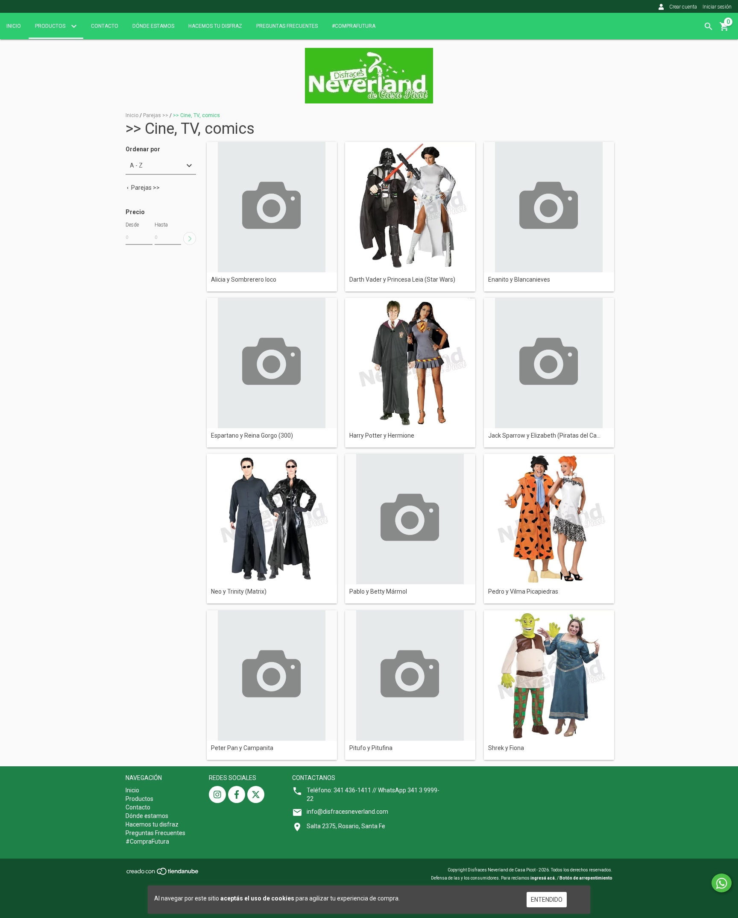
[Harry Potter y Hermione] (410, 363)
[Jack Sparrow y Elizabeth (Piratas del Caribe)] (549, 363)
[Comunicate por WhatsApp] (722, 883)
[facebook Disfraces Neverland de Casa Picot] (236, 794)
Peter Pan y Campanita (242, 748)
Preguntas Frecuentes (287, 26)
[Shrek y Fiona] (549, 675)
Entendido (546, 899)
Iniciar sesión (717, 7)
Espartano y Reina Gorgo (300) (252, 436)
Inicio (13, 26)
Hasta (161, 225)
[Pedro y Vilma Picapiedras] (549, 519)
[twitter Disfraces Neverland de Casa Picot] (255, 794)
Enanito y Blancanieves (519, 280)
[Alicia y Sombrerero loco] (272, 207)
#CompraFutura (353, 26)
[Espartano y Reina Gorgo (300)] (272, 363)
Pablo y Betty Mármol (378, 591)
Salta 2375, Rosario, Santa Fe (346, 826)
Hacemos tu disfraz (215, 26)
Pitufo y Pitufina (370, 748)
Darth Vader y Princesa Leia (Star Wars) (402, 280)
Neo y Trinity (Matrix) (238, 591)
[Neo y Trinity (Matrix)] (272, 519)
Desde (132, 225)
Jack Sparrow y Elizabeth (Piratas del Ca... (544, 436)
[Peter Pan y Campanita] (272, 675)
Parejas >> (155, 115)
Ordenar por (143, 149)
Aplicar (189, 238)
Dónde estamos (153, 26)
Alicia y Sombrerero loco (243, 280)
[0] (724, 29)
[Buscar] (708, 26)
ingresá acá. (543, 878)
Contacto (104, 26)
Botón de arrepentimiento (585, 878)
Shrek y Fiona (506, 748)
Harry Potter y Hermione (381, 436)
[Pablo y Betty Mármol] (410, 519)
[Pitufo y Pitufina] (410, 675)
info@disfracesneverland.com (347, 811)
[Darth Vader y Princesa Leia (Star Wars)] (410, 207)
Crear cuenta (683, 7)
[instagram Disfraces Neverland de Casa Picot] (217, 794)
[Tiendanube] (163, 873)
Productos (51, 26)
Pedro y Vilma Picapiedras (523, 591)
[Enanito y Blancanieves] (549, 207)
